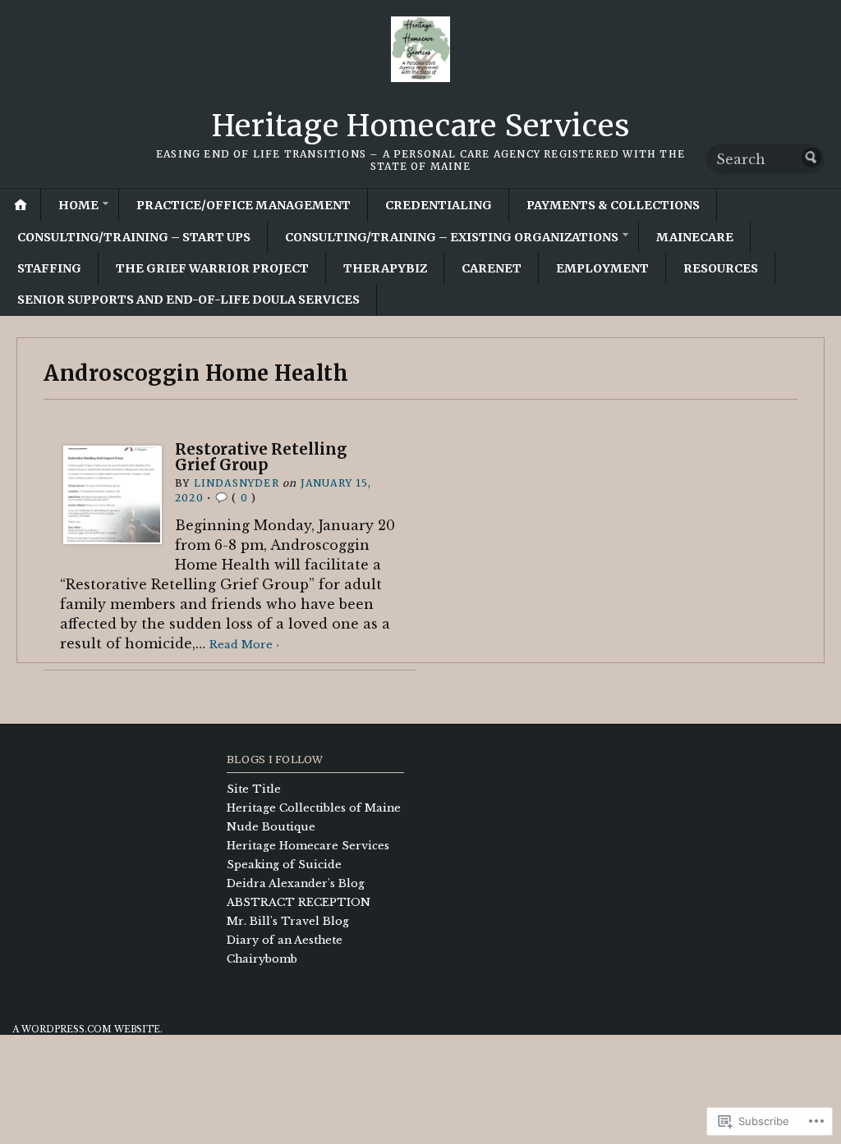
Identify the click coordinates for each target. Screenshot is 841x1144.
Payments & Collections (613, 205)
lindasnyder (236, 483)
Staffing (49, 268)
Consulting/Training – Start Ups (133, 237)
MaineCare (694, 237)
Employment (602, 268)
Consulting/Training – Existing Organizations (451, 237)
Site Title (254, 789)
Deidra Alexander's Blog (296, 883)
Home (78, 205)
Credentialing (438, 205)
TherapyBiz (385, 268)
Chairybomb (262, 959)
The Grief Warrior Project (212, 268)
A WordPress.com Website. (87, 1029)
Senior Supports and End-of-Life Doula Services (188, 299)
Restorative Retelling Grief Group (261, 457)
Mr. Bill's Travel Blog (288, 921)
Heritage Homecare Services (421, 126)
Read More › (244, 644)
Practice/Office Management (243, 205)
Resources (720, 268)
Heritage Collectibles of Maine (314, 808)
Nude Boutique (271, 827)
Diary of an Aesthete (284, 940)
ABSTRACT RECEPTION (298, 902)
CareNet (492, 268)
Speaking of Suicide (284, 864)
